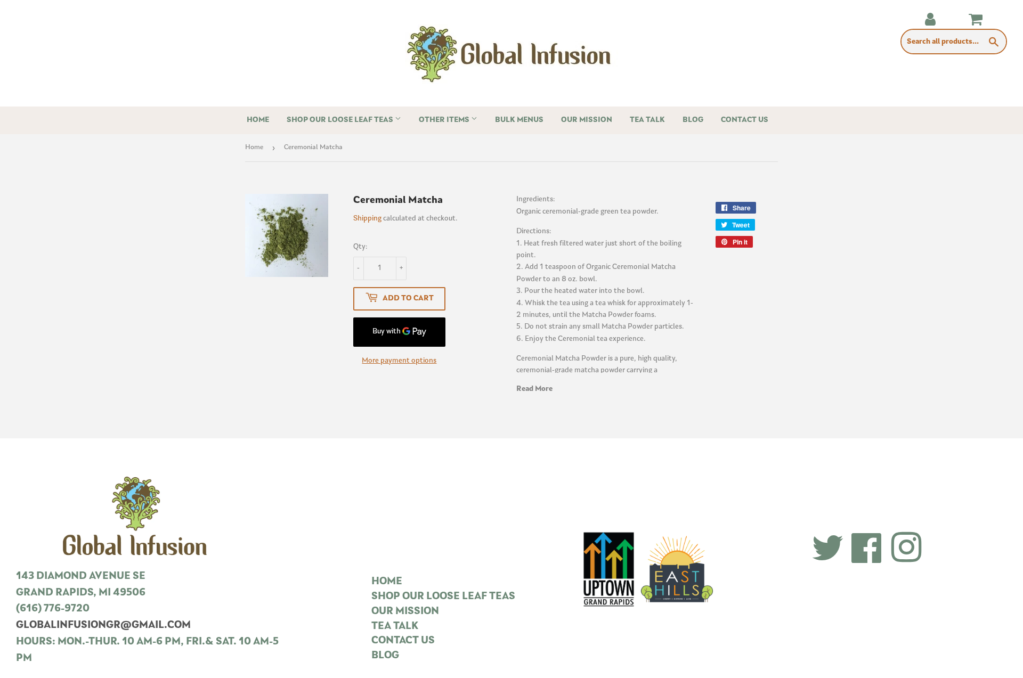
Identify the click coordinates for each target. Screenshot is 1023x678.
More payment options (399, 361)
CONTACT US (403, 641)
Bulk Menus (519, 120)
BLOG (385, 656)
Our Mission (586, 120)
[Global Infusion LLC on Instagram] (906, 549)
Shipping (367, 219)
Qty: (360, 247)
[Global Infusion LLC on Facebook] (867, 549)
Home (258, 120)
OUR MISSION (405, 612)
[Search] (994, 42)
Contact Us (744, 120)
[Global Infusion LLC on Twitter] (827, 549)
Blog (693, 120)
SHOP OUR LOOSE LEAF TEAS (443, 597)
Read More (534, 389)
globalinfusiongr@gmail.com (103, 625)
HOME (386, 582)
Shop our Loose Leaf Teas (341, 120)
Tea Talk (647, 120)
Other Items (445, 120)
